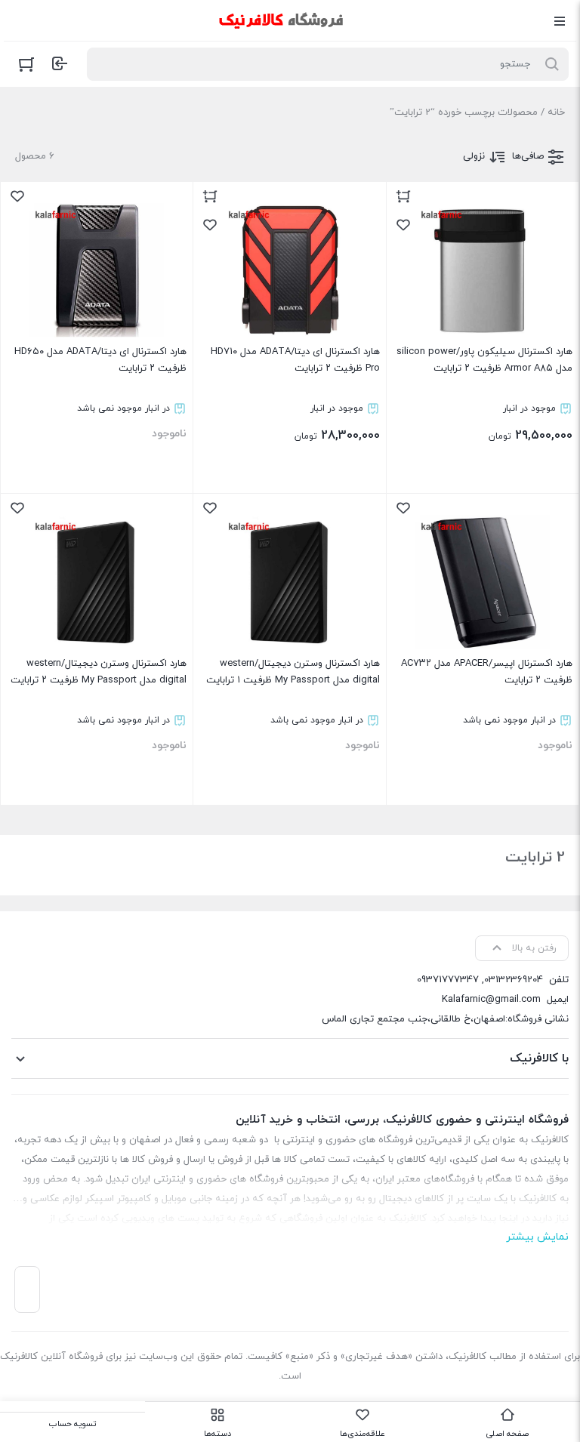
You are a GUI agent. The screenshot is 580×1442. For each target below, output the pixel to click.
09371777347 (448, 980)
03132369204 (513, 980)
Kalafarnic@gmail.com (491, 999)
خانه (556, 112)
